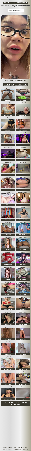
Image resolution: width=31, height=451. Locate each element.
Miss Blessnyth (8, 207)
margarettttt (23, 132)
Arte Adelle (23, 162)
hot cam (8, 279)
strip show (8, 219)
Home (10, 10)
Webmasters (25, 449)
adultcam (8, 145)
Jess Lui (8, 372)
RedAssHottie (23, 222)
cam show (23, 354)
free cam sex (23, 339)
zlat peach (8, 132)
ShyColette (8, 312)
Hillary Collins (23, 312)
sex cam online (23, 324)
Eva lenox (23, 177)
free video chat (8, 399)
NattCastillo (23, 147)
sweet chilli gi (8, 147)
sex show (23, 264)
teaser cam (8, 234)
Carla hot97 (8, 252)
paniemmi (8, 327)
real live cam (23, 100)
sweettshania (23, 237)
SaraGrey (23, 207)
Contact (10, 447)
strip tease (23, 160)
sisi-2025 (23, 88)
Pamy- (8, 88)
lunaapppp (8, 282)
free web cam (23, 130)
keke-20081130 (8, 267)
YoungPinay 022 (8, 387)
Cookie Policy (24, 447)
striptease (8, 354)
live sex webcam (8, 369)
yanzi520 (8, 103)
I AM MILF (23, 342)
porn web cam (8, 324)
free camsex (23, 190)
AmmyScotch (22, 327)
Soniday (8, 192)
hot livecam (8, 205)
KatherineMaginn (23, 192)
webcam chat (23, 175)
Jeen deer (22, 267)
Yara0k (23, 297)
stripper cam (23, 205)
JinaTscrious (8, 177)
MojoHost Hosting (7, 449)
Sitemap (5, 447)
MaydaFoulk (8, 357)
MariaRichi (23, 103)
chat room (23, 145)
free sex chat (8, 175)
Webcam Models (17, 449)
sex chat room (8, 115)
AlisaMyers (8, 297)
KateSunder (23, 118)
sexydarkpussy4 (23, 387)
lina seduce (23, 357)
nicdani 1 (8, 342)
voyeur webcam (8, 309)
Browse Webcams (18, 10)
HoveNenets (8, 237)
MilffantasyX (8, 162)
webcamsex (8, 100)
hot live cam (23, 279)
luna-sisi (23, 252)
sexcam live (23, 309)
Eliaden (23, 372)
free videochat (8, 294)
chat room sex (8, 190)
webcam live (23, 294)
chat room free (23, 369)
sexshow (8, 249)
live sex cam (23, 249)
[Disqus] (15, 426)
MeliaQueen (8, 222)
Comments (9, 81)
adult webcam (23, 219)
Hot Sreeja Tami (23, 282)
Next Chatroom (20, 81)
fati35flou (8, 118)
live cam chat (23, 234)
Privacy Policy (16, 447)
